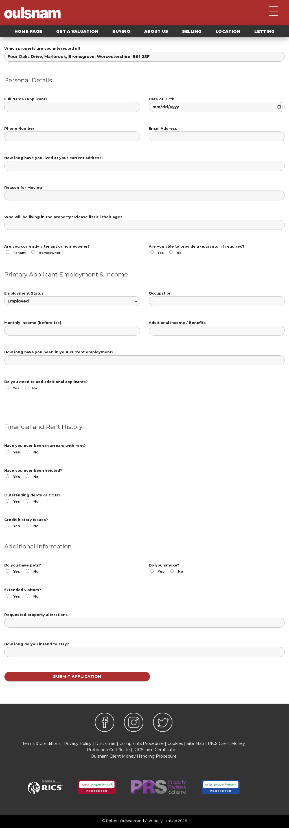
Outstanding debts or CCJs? (32, 498)
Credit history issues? (26, 523)
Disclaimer (105, 743)
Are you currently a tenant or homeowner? (47, 249)
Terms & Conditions (41, 743)
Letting (264, 31)
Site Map (195, 743)
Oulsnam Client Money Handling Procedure (134, 756)
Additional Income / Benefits (177, 323)
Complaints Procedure (141, 743)
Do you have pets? (22, 568)
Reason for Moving (23, 187)
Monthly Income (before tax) (32, 323)
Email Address (163, 128)
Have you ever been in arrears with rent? (45, 449)
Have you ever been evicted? (33, 473)
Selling (192, 31)
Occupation (160, 293)
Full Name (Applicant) (25, 99)
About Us (156, 31)
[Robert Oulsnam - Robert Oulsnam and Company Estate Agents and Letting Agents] (32, 13)
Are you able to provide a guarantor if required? (196, 249)
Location (228, 31)
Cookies (175, 743)
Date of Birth (161, 99)
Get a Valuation (77, 31)
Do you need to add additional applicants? (46, 385)
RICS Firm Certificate (154, 749)
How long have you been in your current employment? (58, 352)
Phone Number (19, 128)
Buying (121, 31)
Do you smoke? (166, 568)
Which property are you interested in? (42, 48)
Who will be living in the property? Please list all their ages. (63, 217)
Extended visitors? (22, 593)
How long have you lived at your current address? (54, 158)
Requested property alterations (36, 615)
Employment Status (24, 293)
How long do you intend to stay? (36, 644)
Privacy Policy (77, 743)
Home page (28, 31)
